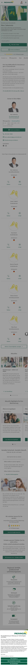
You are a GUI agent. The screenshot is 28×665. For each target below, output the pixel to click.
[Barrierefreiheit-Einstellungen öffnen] (26, 333)
